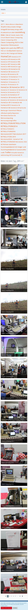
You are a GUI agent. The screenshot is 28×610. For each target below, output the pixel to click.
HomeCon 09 (14, 74)
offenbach (4, 113)
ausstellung (20, 32)
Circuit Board (5, 37)
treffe (3, 153)
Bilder (3, 35)
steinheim (12, 144)
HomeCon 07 (15, 72)
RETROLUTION (7, 123)
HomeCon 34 (5, 92)
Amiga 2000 (18, 29)
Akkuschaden (11, 27)
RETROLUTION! (19, 123)
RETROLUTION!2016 (8, 131)
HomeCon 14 (5, 82)
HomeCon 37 (14, 95)
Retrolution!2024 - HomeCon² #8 (11, 139)
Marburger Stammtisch (9, 110)
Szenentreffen (21, 150)
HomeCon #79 (5, 62)
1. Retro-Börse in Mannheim (13, 24)
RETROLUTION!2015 (7, 129)
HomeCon (6, 56)
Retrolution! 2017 (19, 134)
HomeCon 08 (5, 74)
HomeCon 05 (15, 69)
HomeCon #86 (15, 62)
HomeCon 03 (5, 69)
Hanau (20, 53)
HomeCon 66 (5, 108)
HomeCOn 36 (5, 95)
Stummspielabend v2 (8, 150)
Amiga (18, 27)
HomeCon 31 (5, 90)
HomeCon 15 (15, 82)
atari (13, 32)
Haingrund (13, 53)
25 (20, 596)
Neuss (19, 110)
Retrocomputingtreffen (8, 120)
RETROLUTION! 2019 (8, 137)
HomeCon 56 (16, 105)
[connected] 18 (17, 155)
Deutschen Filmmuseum (10, 45)
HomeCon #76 (5, 59)
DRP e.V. (20, 48)
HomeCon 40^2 (16, 97)
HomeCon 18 (5, 84)
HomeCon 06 (5, 72)
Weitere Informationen (6, 608)
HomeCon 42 (5, 100)
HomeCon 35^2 (15, 92)
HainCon (19, 51)
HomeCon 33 (23, 90)
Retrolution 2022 (21, 142)
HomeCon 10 (5, 77)
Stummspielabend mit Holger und (13, 147)
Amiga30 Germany (7, 29)
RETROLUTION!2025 (8, 142)
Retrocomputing (7, 118)
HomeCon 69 (15, 108)
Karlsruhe (22, 108)
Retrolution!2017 (7, 134)
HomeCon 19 (14, 84)
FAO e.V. (3, 51)
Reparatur (15, 113)
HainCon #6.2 (5, 53)
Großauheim (11, 51)
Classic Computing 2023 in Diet (12, 42)
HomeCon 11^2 (16, 77)
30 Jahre (4, 27)
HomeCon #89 (5, 67)
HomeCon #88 (15, 64)
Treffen (8, 152)
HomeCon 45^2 (6, 102)
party (10, 113)
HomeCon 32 (14, 90)
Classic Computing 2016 (9, 40)
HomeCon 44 (23, 100)
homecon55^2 (6, 105)
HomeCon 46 (17, 102)
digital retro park (7, 48)
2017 (2, 24)
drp (15, 48)
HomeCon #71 (16, 57)
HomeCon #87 (5, 64)
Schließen (15, 608)
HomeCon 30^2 (18, 87)
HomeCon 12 (5, 79)
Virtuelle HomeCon (17, 153)
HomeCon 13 (15, 79)
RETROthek (4, 144)
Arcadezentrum (6, 32)
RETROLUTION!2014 (9, 126)
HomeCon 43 (14, 100)
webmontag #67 (6, 155)
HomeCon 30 (6, 87)
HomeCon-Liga (15, 67)
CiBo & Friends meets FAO (14, 35)
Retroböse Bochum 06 (8, 115)
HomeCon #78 (15, 59)
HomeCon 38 (5, 97)
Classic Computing (16, 37)
